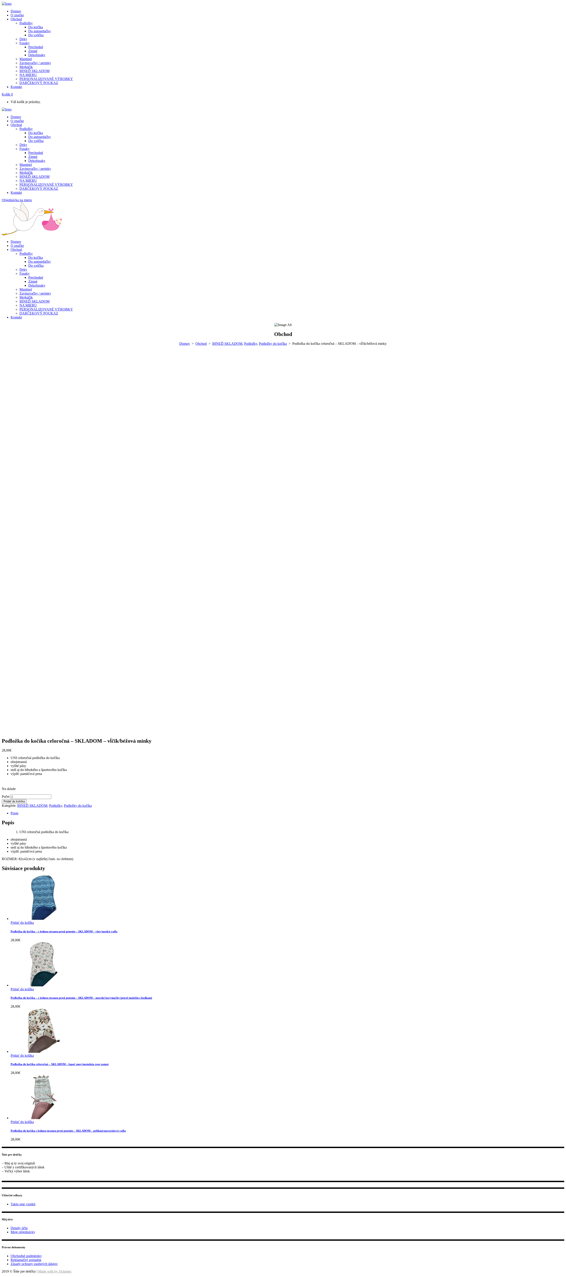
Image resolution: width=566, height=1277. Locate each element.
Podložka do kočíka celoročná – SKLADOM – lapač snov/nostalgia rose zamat (60, 1064)
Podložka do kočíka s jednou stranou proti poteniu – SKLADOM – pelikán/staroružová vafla (68, 1130)
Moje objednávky (23, 1232)
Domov (184, 343)
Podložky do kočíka (273, 343)
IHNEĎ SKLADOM (227, 343)
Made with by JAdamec (55, 1271)
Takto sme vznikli (23, 1204)
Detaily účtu (19, 1228)
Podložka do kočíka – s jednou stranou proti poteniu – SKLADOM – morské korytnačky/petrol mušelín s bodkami (81, 997)
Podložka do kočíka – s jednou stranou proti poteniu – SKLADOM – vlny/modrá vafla (64, 931)
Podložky (250, 343)
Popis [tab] (14, 813)
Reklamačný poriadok (26, 1260)
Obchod (201, 343)
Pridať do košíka (14, 801)
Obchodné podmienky (26, 1256)
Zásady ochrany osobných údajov (34, 1264)
